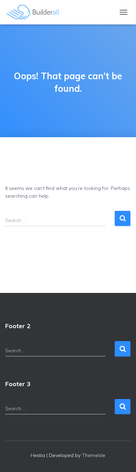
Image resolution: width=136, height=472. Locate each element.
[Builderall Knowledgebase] (35, 12)
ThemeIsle (93, 455)
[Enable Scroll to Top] (122, 458)
